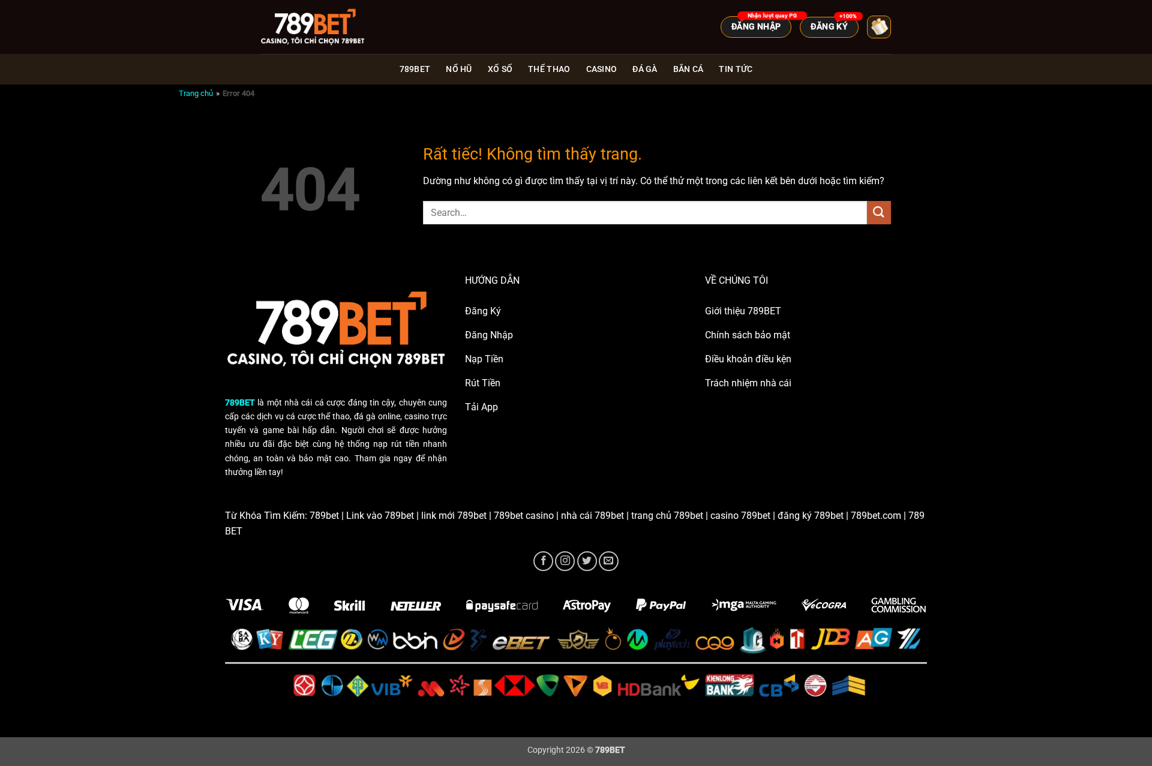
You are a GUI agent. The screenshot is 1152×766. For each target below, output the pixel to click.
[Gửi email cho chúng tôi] (609, 561)
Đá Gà (644, 69)
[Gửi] (879, 212)
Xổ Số (500, 69)
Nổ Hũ (459, 69)
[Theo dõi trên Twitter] (587, 561)
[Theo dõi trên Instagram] (565, 561)
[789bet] (321, 27)
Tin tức (735, 69)
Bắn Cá (688, 69)
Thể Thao (549, 69)
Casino (601, 69)
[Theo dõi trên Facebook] (543, 561)
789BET (415, 69)
